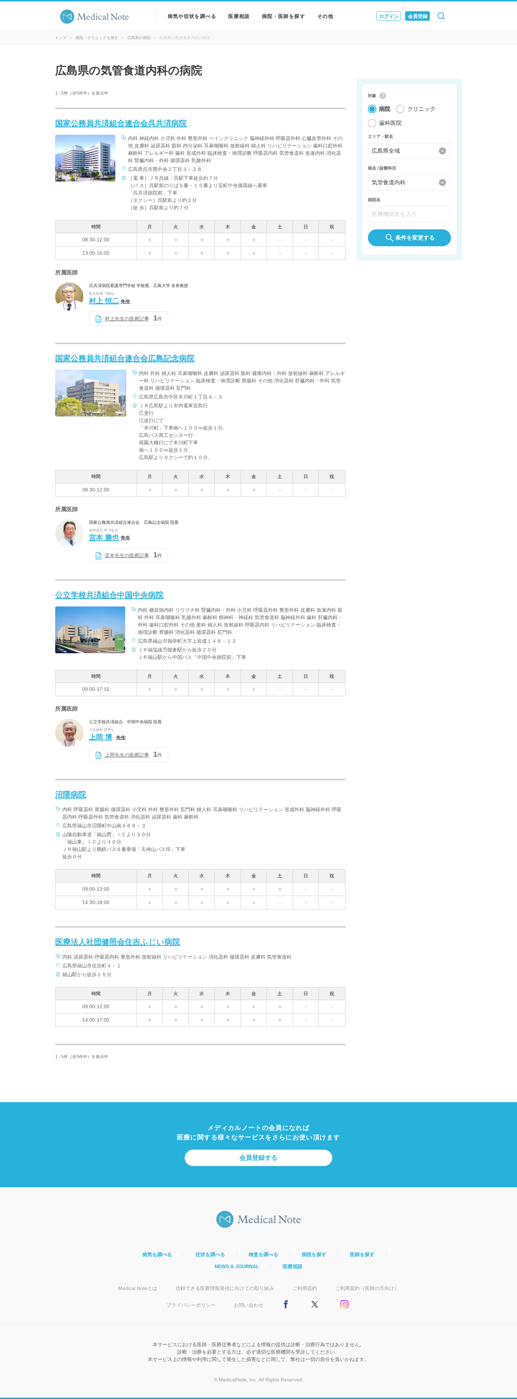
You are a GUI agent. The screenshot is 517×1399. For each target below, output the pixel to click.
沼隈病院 (70, 794)
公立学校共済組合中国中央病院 (109, 595)
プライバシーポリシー (191, 1305)
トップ (60, 38)
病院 (384, 109)
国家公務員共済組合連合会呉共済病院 (121, 123)
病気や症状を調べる (192, 16)
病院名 (374, 200)
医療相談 (239, 16)
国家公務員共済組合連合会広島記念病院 (124, 358)
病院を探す (314, 1254)
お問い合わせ (248, 1305)
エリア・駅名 (380, 136)
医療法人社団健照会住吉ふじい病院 (117, 941)
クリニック (421, 109)
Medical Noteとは (137, 1288)
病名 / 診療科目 (382, 168)
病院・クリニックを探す (97, 38)
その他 (325, 16)
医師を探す (362, 1254)
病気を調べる (157, 1254)
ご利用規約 (304, 1288)
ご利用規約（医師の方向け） (367, 1288)
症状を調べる (210, 1254)
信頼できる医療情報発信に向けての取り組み (224, 1288)
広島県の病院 (139, 38)
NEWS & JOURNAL (237, 1266)
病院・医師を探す (283, 16)
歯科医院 (390, 123)
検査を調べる (263, 1254)
